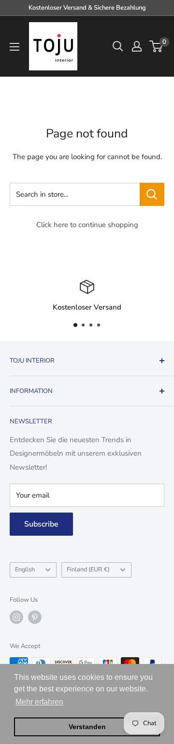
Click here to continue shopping (87, 225)
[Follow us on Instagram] (16, 617)
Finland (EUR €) (88, 569)
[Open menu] (14, 47)
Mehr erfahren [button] (39, 702)
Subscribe (41, 524)
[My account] (137, 46)
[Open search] (118, 46)
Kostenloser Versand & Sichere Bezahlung (87, 7)
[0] (156, 46)
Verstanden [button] (87, 726)
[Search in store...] (152, 194)
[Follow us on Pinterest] (35, 617)
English (25, 569)
